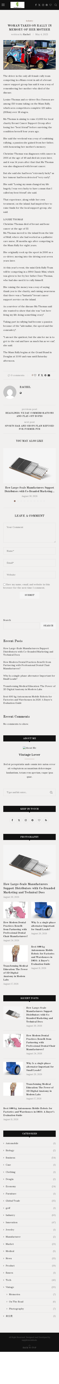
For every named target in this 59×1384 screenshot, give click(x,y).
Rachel (26, 34)
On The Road (32, 1301)
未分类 (31, 1315)
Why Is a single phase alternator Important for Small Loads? (43, 926)
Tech (31, 1280)
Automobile (31, 1143)
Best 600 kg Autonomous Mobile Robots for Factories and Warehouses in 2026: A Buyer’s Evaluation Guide (27, 699)
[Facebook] (36, 5)
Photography (32, 1308)
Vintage (31, 1287)
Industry (31, 1215)
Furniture (31, 1193)
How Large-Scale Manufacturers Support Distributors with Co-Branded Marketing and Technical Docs (28, 651)
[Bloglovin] (50, 5)
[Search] (55, 5)
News (31, 1258)
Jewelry (31, 1229)
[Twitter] (39, 5)
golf (31, 1208)
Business (31, 1157)
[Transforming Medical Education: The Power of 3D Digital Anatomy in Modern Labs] (15, 953)
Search (7, 620)
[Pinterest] (47, 5)
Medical (31, 1251)
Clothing (31, 1172)
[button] (6, 475)
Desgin (31, 1179)
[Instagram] (43, 5)
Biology (31, 1150)
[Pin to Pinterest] (45, 375)
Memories (32, 1294)
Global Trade (31, 1200)
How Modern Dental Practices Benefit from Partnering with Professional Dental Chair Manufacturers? (27, 665)
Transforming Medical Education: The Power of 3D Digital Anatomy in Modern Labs (29, 688)
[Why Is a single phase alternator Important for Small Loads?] (43, 910)
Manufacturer (31, 1236)
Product (31, 1265)
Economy (31, 1186)
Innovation (31, 1222)
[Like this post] (35, 375)
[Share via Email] (49, 375)
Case (31, 1164)
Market (31, 1244)
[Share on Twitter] (42, 375)
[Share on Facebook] (38, 375)
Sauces (31, 1272)
